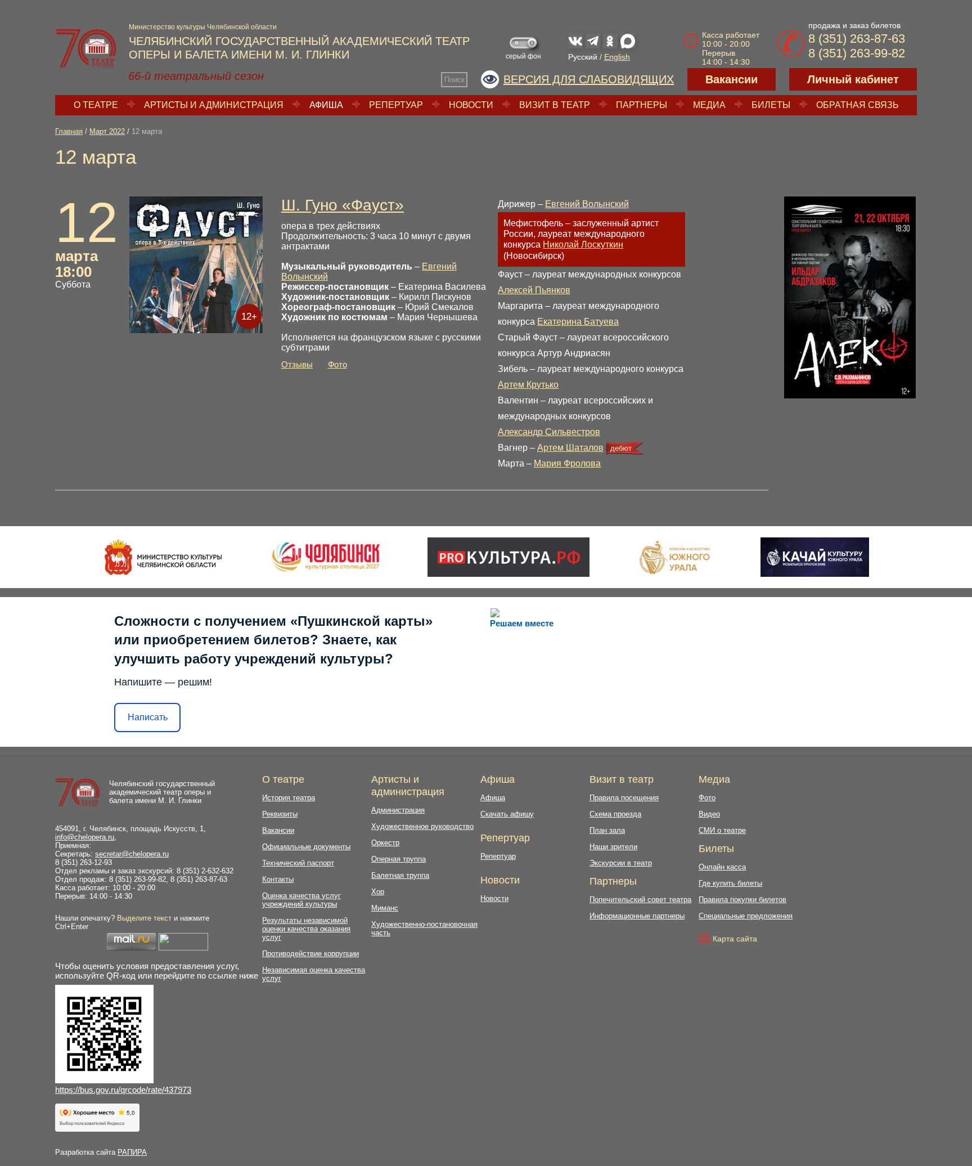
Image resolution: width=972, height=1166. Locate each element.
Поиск (454, 79)
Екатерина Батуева (578, 321)
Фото (337, 364)
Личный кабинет (853, 79)
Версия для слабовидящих (588, 79)
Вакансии (731, 79)
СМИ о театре (722, 830)
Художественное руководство (422, 826)
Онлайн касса (722, 867)
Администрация (398, 810)
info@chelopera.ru (84, 837)
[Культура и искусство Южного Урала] (675, 557)
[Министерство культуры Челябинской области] (163, 557)
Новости (471, 105)
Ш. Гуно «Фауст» (342, 205)
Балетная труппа (400, 875)
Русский (582, 56)
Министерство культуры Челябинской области (203, 27)
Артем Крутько (528, 384)
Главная (69, 131)
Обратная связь (857, 105)
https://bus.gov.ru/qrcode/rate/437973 (123, 1090)
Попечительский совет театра (640, 899)
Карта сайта (735, 938)
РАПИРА (132, 1152)
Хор (377, 891)
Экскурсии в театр (621, 863)
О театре (96, 105)
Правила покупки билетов (742, 899)
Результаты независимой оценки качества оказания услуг (306, 928)
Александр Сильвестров (549, 432)
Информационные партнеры (637, 916)
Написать (148, 717)
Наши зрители (613, 846)
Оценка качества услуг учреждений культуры (301, 899)
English (617, 56)
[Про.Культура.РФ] (509, 557)
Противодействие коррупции (310, 953)
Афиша (326, 105)
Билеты (771, 105)
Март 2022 (107, 131)
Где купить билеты (730, 883)
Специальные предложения (746, 916)
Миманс (384, 908)
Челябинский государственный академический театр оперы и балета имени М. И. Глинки (162, 792)
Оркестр (385, 842)
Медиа (709, 105)
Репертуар (396, 105)
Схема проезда (615, 814)
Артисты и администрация (214, 105)
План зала (607, 830)
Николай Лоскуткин (583, 244)
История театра (288, 797)
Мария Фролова (567, 463)
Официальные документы (306, 846)
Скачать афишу (507, 814)
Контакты (278, 879)
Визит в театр (554, 105)
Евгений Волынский (587, 204)
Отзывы (297, 364)
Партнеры (641, 105)
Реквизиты (280, 814)
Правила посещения (624, 797)
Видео (709, 814)
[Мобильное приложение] (814, 557)
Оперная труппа (398, 859)
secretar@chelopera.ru (132, 854)
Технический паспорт (298, 863)
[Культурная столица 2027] (325, 557)
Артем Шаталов (570, 447)
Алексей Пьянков (534, 290)
